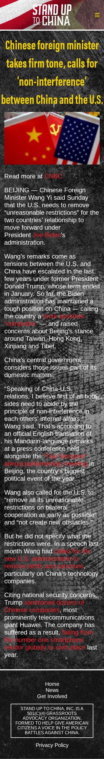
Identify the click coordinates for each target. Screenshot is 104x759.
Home (52, 684)
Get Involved (52, 696)
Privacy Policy (52, 745)
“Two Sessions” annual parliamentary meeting (45, 459)
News (52, 690)
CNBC (53, 176)
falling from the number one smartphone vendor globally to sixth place (48, 640)
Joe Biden (47, 234)
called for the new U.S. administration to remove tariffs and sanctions (47, 558)
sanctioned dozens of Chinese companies (44, 606)
